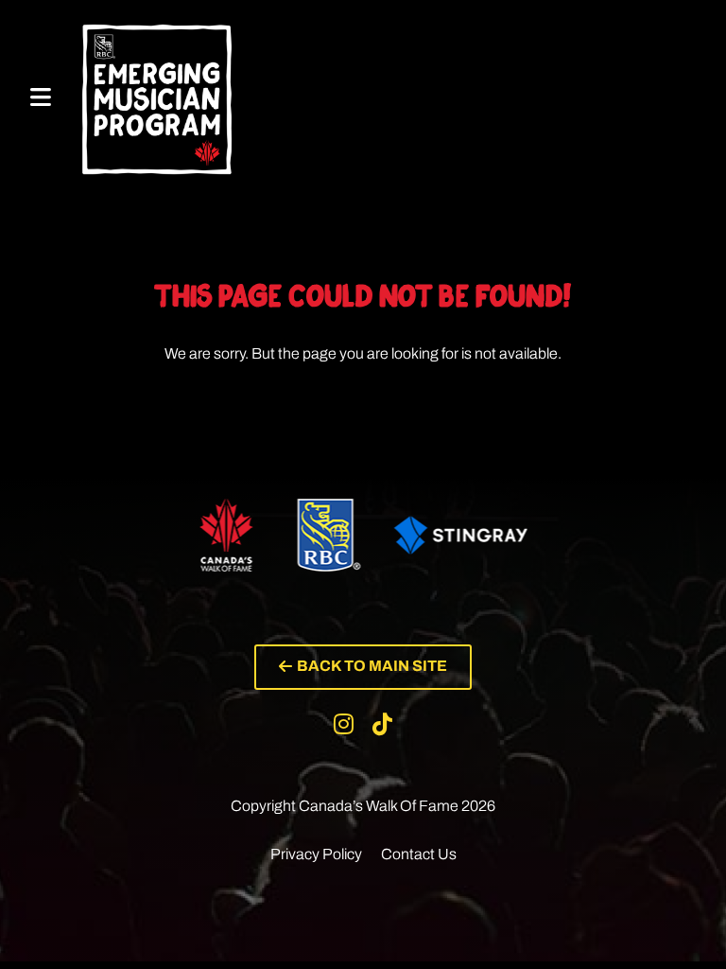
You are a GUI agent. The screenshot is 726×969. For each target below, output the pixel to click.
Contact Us (419, 854)
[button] (363, 667)
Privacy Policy (316, 854)
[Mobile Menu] (40, 98)
